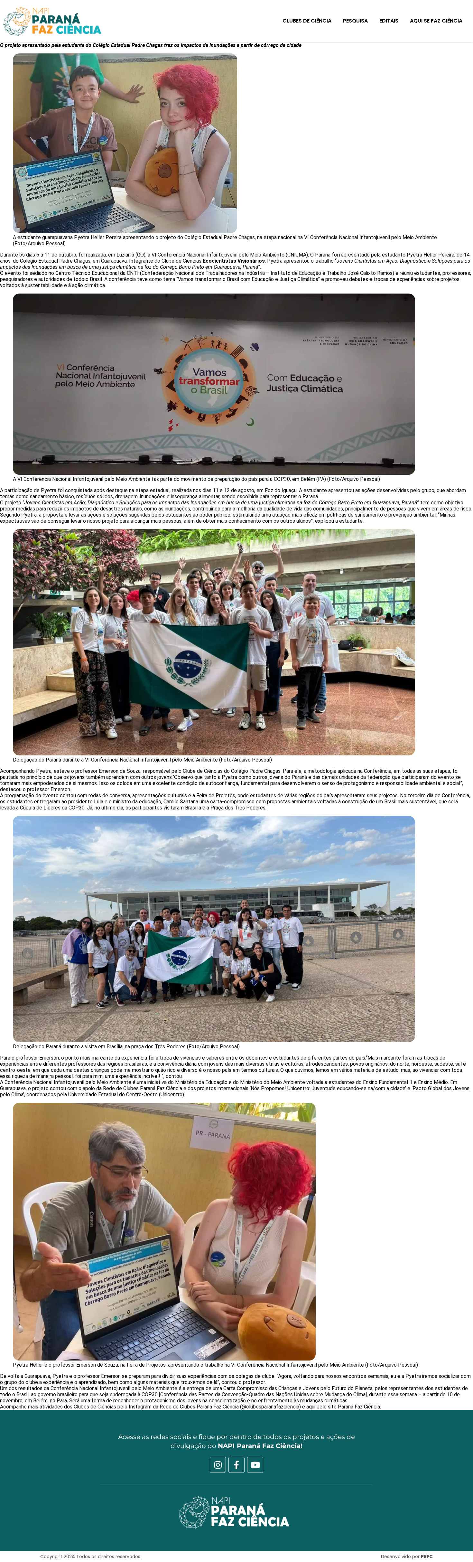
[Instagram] (218, 1465)
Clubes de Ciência (307, 20)
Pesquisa (355, 20)
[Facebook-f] (236, 1465)
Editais (388, 20)
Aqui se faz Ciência (436, 20)
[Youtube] (255, 1465)
